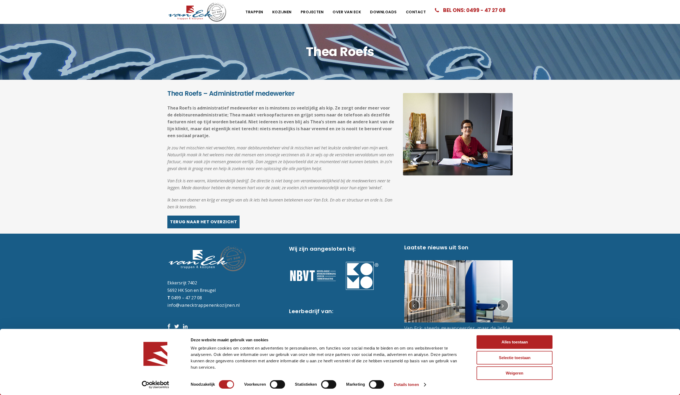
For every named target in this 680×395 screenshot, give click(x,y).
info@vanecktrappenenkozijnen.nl (203, 305)
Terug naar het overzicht (203, 222)
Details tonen (406, 384)
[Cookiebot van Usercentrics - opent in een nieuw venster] (155, 385)
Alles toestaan (515, 342)
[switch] (277, 384)
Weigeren (514, 373)
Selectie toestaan (514, 357)
